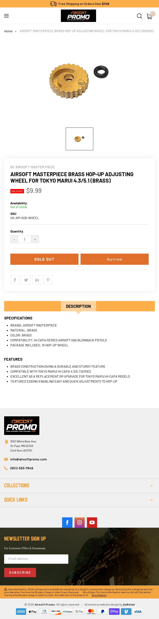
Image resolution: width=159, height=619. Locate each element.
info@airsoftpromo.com (28, 459)
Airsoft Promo (45, 604)
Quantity (16, 231)
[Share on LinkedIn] (37, 279)
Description (78, 306)
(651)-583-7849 (21, 468)
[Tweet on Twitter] (26, 279)
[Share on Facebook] (14, 279)
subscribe (20, 572)
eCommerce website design (101, 604)
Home (8, 31)
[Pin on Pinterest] (48, 279)
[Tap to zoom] (79, 82)
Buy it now (114, 259)
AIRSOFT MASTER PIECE (35, 167)
